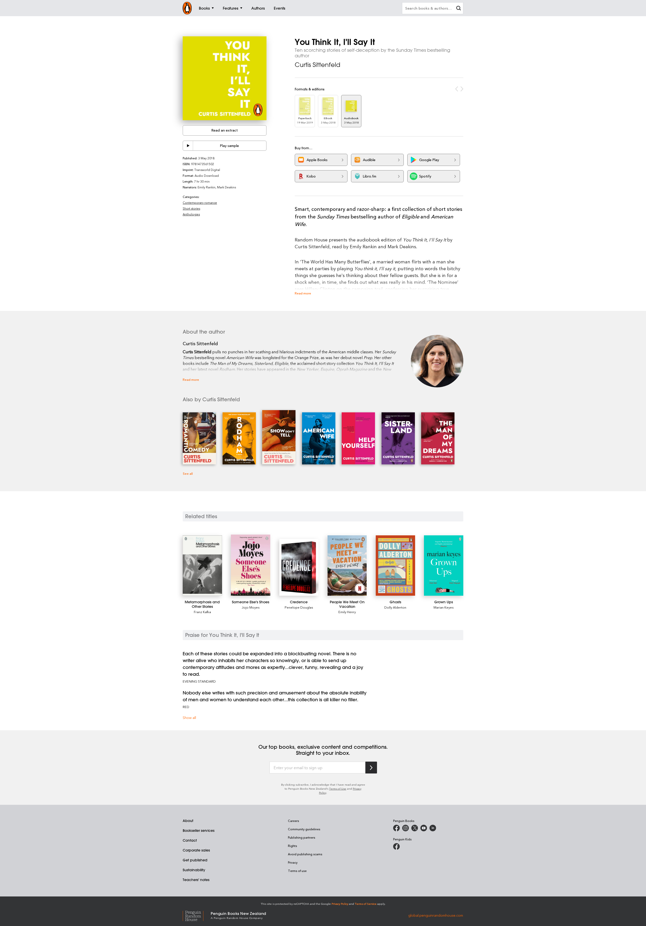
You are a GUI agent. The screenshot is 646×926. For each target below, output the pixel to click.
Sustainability (194, 870)
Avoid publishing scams (305, 854)
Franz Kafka (202, 611)
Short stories (191, 208)
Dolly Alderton (395, 607)
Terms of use (297, 870)
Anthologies (191, 214)
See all (188, 473)
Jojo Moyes (251, 607)
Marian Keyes (444, 607)
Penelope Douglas (299, 607)
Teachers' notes (196, 880)
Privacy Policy (340, 904)
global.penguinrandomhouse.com (435, 915)
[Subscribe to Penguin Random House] (371, 767)
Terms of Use (337, 788)
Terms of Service (365, 904)
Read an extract (224, 130)
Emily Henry (347, 611)
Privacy (293, 862)
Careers (293, 820)
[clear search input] (458, 9)
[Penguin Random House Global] (197, 915)
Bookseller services (198, 830)
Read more (303, 293)
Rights (292, 845)
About (188, 820)
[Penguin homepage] (187, 8)
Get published (195, 860)
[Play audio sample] (188, 146)
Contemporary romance (200, 202)
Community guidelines (304, 829)
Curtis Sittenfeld (317, 64)
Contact (190, 840)
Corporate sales (196, 850)
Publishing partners (301, 837)
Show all (189, 717)
